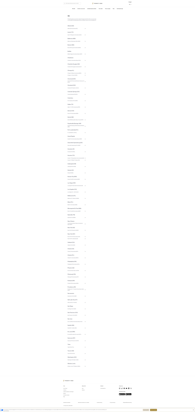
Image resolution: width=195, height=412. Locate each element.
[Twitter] (131, 388)
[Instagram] (119, 388)
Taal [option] (129, 4)
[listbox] (130, 4)
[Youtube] (126, 388)
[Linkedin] (128, 388)
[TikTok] (122, 388)
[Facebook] (124, 388)
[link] (122, 394)
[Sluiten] (193, 410)
